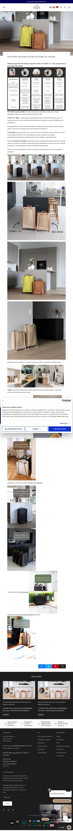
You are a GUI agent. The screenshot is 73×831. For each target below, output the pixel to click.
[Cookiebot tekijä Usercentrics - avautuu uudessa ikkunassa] (63, 400)
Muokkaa (35, 429)
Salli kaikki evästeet (60, 429)
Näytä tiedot (63, 423)
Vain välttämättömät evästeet (13, 429)
